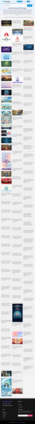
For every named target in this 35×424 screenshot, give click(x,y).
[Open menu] (31, 1)
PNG (3, 411)
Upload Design (20, 1)
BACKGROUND (5, 412)
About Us (20, 404)
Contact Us (20, 405)
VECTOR (4, 417)
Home (3, 3)
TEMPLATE (4, 413)
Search (30, 5)
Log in (25, 1)
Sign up (28, 1)
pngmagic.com (7, 401)
